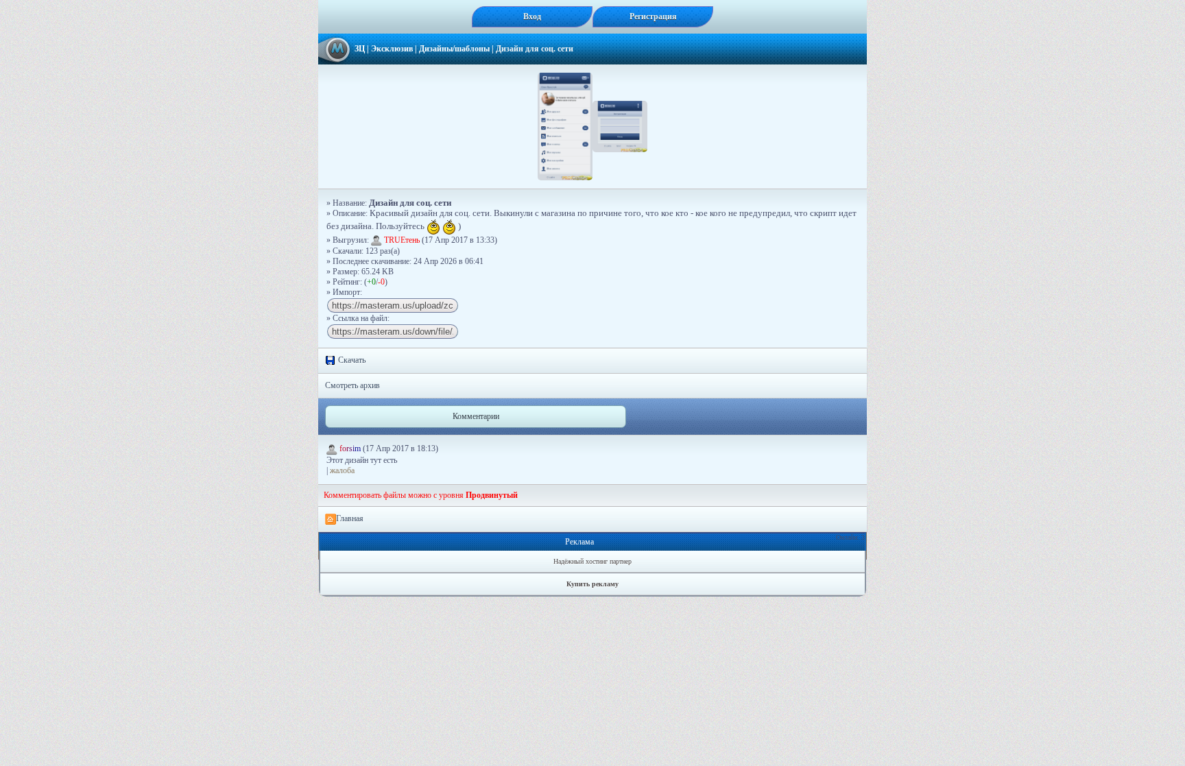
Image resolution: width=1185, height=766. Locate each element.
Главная (349, 518)
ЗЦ (360, 48)
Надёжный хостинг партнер (592, 561)
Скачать (351, 360)
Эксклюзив (392, 48)
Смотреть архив (352, 385)
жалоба (342, 470)
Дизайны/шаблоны (454, 48)
